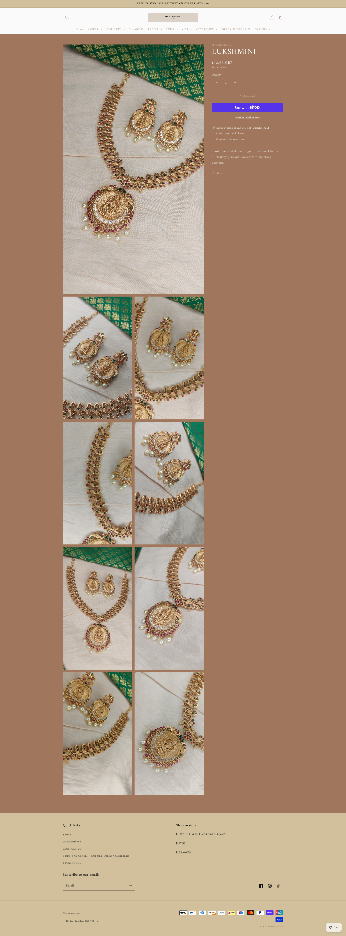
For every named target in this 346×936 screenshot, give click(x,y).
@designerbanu (72, 841)
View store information (230, 139)
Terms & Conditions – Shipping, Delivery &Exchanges (96, 855)
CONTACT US (72, 848)
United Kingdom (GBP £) (80, 921)
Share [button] (219, 173)
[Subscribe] (130, 885)
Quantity (216, 75)
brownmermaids (275, 927)
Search (67, 834)
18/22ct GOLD (72, 862)
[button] (67, 17)
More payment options (247, 117)
